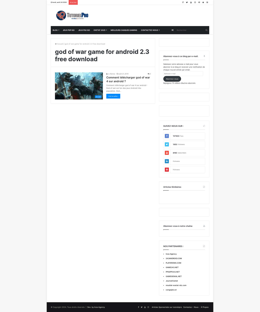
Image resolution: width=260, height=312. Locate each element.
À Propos (205, 307)
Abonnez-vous (172, 79)
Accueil (60, 44)
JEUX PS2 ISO (84, 30)
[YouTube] (191, 2)
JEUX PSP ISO (68, 30)
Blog (55, 30)
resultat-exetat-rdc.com (176, 285)
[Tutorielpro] (76, 15)
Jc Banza (111, 74)
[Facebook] (183, 2)
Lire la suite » (113, 96)
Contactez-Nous (149, 30)
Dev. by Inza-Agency (96, 307)
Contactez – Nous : (191, 307)
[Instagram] (195, 2)
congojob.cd (171, 290)
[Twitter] (187, 2)
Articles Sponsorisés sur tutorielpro (167, 307)
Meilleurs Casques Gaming (124, 30)
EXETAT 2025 (99, 30)
